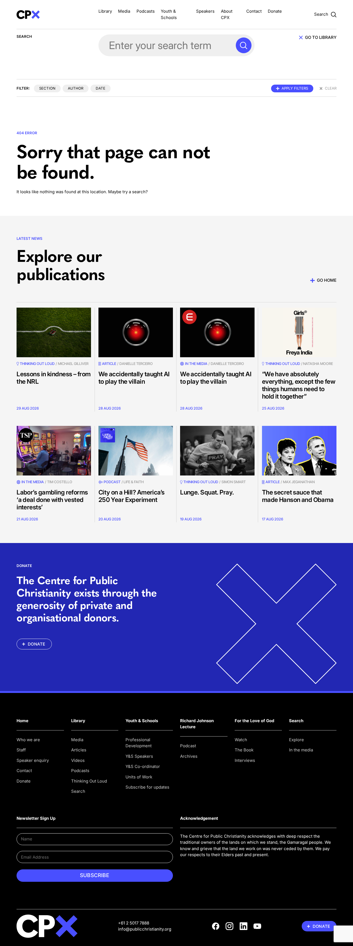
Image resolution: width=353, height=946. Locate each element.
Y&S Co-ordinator (142, 766)
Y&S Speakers (139, 756)
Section (47, 88)
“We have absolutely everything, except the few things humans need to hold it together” (298, 385)
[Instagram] (229, 926)
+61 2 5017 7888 (133, 923)
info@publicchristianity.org (144, 929)
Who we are (28, 739)
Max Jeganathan (299, 482)
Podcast (112, 482)
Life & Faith (134, 482)
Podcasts (146, 11)
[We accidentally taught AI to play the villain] (135, 332)
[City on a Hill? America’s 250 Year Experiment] (135, 450)
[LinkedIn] (243, 926)
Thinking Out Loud (89, 781)
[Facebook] (216, 926)
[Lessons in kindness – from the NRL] (54, 332)
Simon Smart (233, 482)
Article (109, 363)
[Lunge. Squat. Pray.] (217, 450)
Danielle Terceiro (136, 363)
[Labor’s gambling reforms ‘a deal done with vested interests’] (54, 450)
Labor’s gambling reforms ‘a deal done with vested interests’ (52, 499)
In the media (301, 749)
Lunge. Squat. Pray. (207, 492)
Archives (188, 756)
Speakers (205, 11)
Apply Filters (295, 88)
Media (124, 11)
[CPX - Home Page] (54, 14)
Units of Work (138, 777)
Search (78, 791)
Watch (241, 739)
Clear (330, 88)
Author (75, 88)
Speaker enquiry (33, 760)
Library (105, 11)
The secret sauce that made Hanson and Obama (298, 495)
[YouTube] (257, 926)
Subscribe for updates (147, 787)
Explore (296, 739)
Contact (254, 11)
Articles (78, 749)
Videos (78, 760)
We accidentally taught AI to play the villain (134, 377)
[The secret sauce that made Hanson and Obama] (299, 450)
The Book (244, 749)
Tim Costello (59, 482)
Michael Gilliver (73, 363)
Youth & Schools (141, 720)
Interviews (245, 760)
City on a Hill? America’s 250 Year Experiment (131, 495)
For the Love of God (254, 720)
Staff (21, 749)
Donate (275, 11)
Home (22, 720)
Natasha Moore (318, 363)
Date (100, 88)
